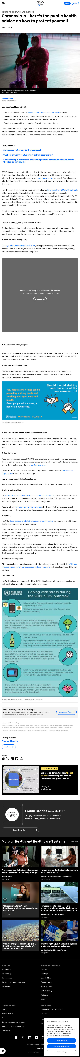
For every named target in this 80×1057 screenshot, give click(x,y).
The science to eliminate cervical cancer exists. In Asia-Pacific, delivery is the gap (20, 871)
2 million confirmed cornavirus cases (44, 112)
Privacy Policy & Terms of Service (40, 1044)
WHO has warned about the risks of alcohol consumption (29, 495)
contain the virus (38, 465)
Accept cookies (40, 299)
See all (74, 841)
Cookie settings (61, 1052)
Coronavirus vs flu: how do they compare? (22, 150)
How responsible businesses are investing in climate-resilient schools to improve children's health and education (59, 908)
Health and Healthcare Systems (18, 12)
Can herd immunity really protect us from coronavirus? (28, 155)
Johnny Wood (7, 98)
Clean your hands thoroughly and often (18, 245)
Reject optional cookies (61, 1046)
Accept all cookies (61, 1040)
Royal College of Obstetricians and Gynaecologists (31, 521)
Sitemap (40, 1048)
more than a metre (45, 178)
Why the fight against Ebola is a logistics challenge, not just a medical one (59, 945)
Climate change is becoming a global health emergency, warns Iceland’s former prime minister (19, 946)
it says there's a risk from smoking (27, 507)
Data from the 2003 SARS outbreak (62, 190)
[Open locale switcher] (3, 1051)
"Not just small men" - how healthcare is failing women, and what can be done (20, 908)
